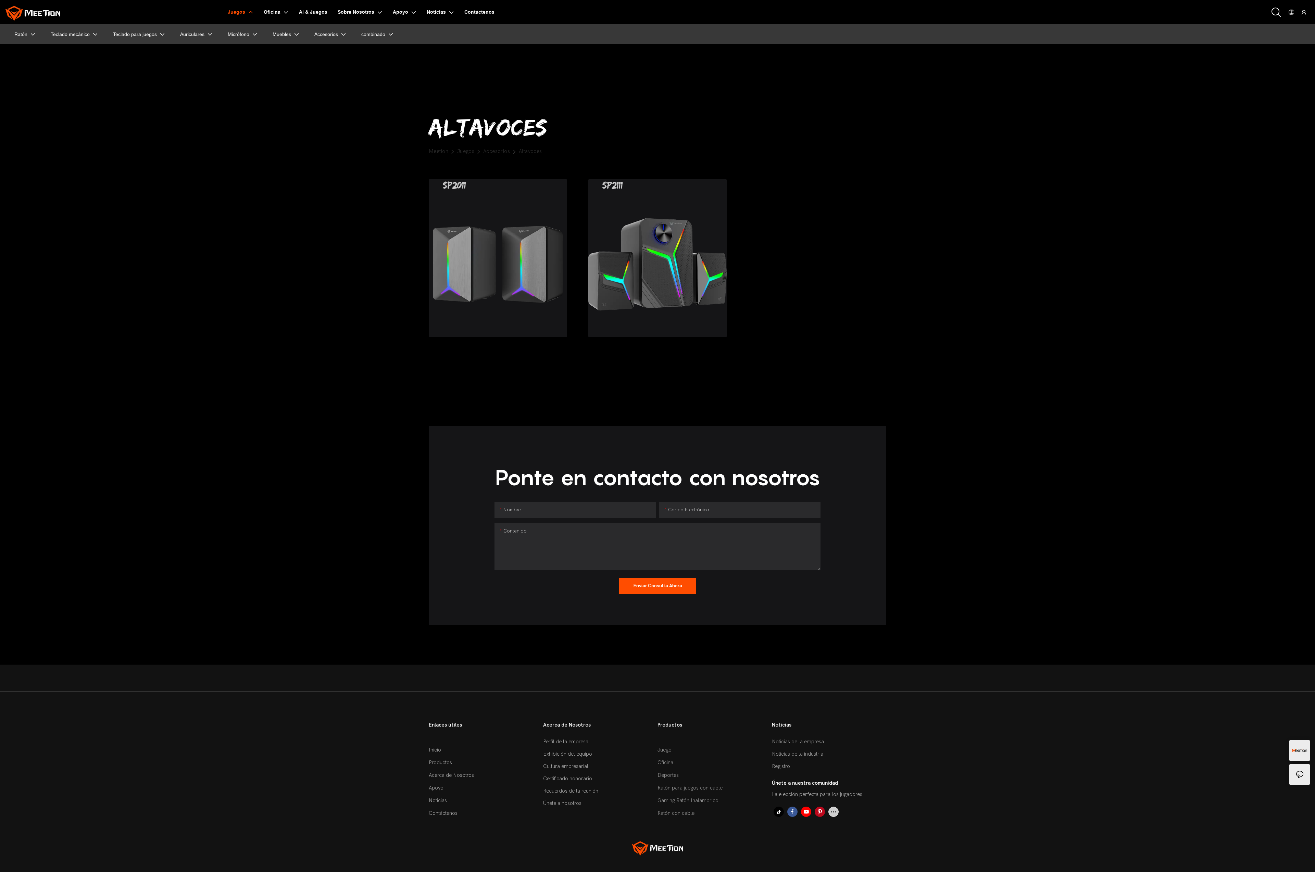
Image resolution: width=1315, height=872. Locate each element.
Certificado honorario (567, 778)
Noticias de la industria (797, 754)
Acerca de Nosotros (451, 775)
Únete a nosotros (562, 803)
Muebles (282, 34)
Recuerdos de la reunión (570, 791)
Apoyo (436, 788)
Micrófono (238, 34)
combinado (373, 34)
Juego (665, 750)
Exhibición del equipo (567, 754)
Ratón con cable (676, 813)
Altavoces (530, 151)
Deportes (668, 775)
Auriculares (192, 34)
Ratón (20, 34)
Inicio (435, 750)
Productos (440, 762)
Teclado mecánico (70, 34)
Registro (781, 766)
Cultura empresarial (565, 766)
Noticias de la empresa (798, 742)
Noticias (438, 800)
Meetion (438, 151)
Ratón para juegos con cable (690, 788)
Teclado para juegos (135, 34)
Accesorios (326, 34)
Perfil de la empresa (565, 742)
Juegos (466, 151)
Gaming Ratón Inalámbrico (688, 800)
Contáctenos (443, 813)
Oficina (665, 762)
